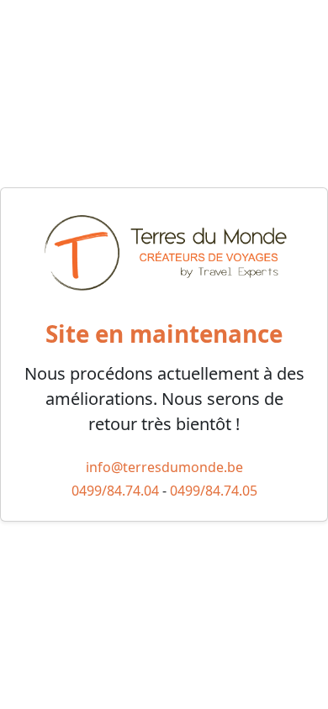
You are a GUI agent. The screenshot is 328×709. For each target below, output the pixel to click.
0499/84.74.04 (115, 490)
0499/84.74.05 (213, 490)
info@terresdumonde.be (164, 467)
